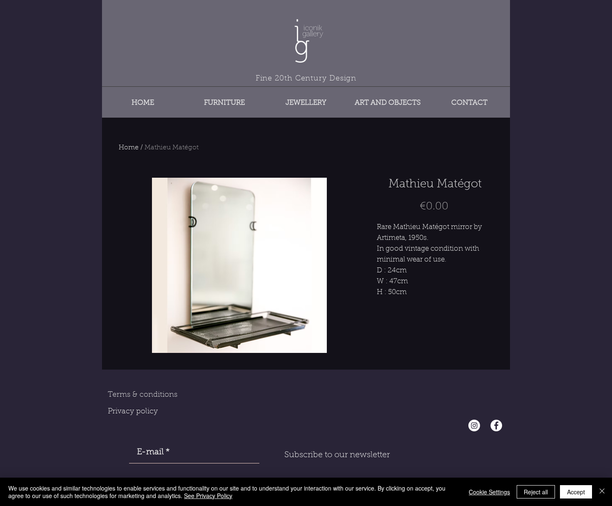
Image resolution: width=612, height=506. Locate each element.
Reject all (536, 492)
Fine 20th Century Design (306, 79)
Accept (576, 492)
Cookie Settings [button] (489, 492)
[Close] (602, 491)
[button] (224, 99)
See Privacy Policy (208, 495)
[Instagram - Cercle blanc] (474, 425)
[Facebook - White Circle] (496, 425)
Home (129, 147)
